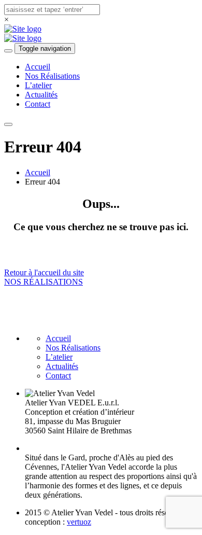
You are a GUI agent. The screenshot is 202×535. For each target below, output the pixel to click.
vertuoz (79, 521)
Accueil (37, 66)
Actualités (41, 94)
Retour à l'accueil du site (44, 272)
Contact (37, 104)
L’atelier (38, 85)
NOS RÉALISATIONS (43, 281)
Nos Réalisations (52, 76)
